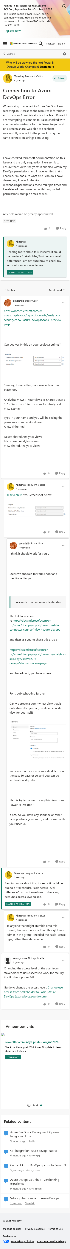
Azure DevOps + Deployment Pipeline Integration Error (34, 1134)
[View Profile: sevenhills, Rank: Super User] (7, 302)
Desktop (11, 53)
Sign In (61, 43)
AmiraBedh (35, 1188)
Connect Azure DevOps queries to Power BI (38, 1165)
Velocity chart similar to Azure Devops (34, 1198)
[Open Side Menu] (5, 43)
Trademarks (9, 1236)
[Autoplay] (29, 1105)
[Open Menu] (64, 53)
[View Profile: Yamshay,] (10, 243)
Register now (12, 31)
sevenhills (18, 300)
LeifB (32, 1141)
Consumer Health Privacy (51, 1241)
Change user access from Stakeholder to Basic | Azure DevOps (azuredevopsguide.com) (34, 991)
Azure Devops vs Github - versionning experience (34, 1181)
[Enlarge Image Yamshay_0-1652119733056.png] (36, 510)
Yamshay (19, 76)
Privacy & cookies (35, 1228)
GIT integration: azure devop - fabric (33, 1151)
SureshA (30, 1203)
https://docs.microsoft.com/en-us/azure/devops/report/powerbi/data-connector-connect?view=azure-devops (35, 624)
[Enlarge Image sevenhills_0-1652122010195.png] (38, 741)
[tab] (33, 1105)
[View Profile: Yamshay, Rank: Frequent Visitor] (7, 78)
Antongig (34, 1155)
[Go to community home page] (23, 43)
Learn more (47, 66)
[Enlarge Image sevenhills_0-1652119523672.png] (35, 359)
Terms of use (55, 1228)
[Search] (40, 43)
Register (50, 43)
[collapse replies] (35, 297)
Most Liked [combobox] (57, 290)
